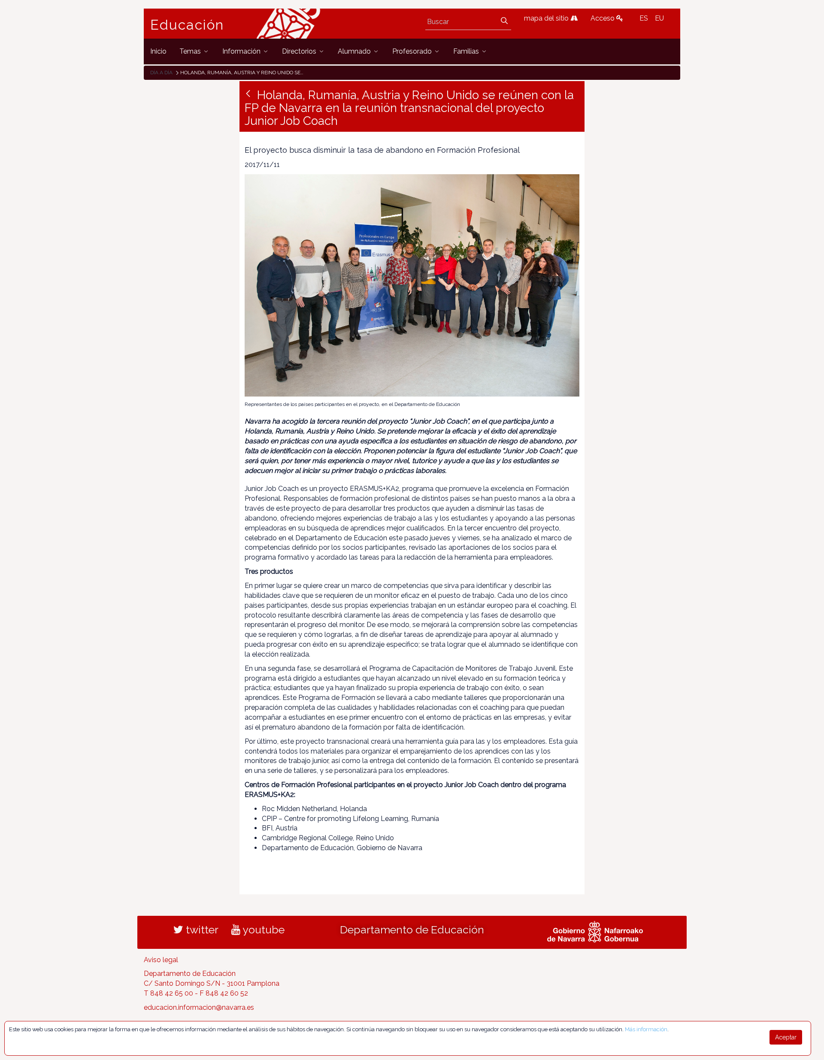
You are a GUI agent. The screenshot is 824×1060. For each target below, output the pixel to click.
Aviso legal (161, 960)
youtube (262, 929)
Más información (646, 1029)
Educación (187, 25)
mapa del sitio (547, 18)
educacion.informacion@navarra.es (199, 1007)
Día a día (161, 73)
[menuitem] (158, 51)
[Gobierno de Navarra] (595, 930)
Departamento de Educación (412, 929)
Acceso (603, 18)
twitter (200, 929)
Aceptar (786, 1037)
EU (659, 18)
